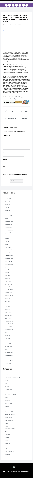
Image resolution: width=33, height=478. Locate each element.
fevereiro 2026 (8, 216)
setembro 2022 (9, 329)
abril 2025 (7, 244)
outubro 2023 (8, 292)
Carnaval (7, 386)
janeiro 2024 (8, 287)
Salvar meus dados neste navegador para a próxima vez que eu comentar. (15, 175)
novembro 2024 (9, 258)
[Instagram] (6, 5)
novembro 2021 (9, 355)
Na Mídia (7, 431)
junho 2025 (8, 238)
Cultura (7, 397)
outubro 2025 (8, 227)
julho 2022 (7, 332)
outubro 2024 (8, 261)
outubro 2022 (8, 326)
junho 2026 (8, 204)
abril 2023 (7, 309)
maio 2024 (7, 275)
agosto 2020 (8, 363)
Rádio (6, 440)
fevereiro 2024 (8, 284)
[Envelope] (26, 5)
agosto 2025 (8, 233)
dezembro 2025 (9, 221)
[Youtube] (16, 5)
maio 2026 (7, 207)
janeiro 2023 (8, 318)
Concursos (8, 392)
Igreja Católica (8, 417)
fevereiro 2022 (8, 346)
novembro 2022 (9, 324)
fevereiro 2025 (8, 250)
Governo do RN (9, 412)
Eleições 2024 (8, 403)
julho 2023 (7, 301)
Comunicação (8, 389)
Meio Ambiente (9, 420)
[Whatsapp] (23, 5)
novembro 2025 (9, 224)
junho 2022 (8, 335)
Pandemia (7, 434)
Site (4, 166)
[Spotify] (19, 5)
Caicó (6, 383)
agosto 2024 (8, 267)
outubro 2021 (8, 358)
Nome (5, 153)
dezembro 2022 (9, 321)
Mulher (6, 423)
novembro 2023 (9, 290)
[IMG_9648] (16, 102)
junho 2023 (8, 304)
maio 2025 (7, 241)
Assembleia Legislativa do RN (12, 377)
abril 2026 (7, 210)
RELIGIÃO (7, 443)
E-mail (5, 159)
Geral (6, 409)
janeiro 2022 (8, 349)
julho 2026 (7, 201)
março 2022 (8, 344)
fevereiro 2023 (8, 315)
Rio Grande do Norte (10, 446)
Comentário (7, 135)
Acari (6, 375)
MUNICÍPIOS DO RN (10, 429)
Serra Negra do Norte (16, 99)
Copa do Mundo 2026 (10, 395)
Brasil (6, 380)
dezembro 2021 (9, 352)
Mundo (6, 426)
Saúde (6, 449)
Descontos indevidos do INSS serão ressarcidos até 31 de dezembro (22, 114)
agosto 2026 (8, 198)
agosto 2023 (8, 298)
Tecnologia (8, 454)
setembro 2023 (9, 295)
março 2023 (8, 312)
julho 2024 (7, 270)
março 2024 (8, 281)
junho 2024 (8, 272)
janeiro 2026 (8, 218)
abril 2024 (7, 278)
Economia (7, 400)
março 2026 (8, 213)
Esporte (7, 406)
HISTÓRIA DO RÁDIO (10, 414)
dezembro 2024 (9, 255)
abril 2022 (7, 341)
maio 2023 (7, 307)
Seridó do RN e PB (14, 97)
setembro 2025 (9, 230)
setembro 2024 (9, 264)
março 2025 (8, 247)
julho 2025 (7, 235)
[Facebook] (9, 5)
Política (7, 437)
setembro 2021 (9, 361)
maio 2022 (7, 338)
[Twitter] (13, 5)
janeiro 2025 (8, 253)
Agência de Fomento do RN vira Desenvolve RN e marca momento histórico (10, 114)
